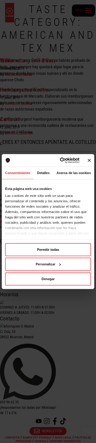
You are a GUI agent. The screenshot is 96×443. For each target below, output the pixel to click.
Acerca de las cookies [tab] (73, 173)
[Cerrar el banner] (89, 160)
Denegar (48, 279)
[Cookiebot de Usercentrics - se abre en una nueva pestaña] (60, 160)
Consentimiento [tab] (17, 173)
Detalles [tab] (43, 173)
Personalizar (45, 264)
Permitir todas (48, 249)
